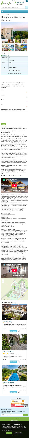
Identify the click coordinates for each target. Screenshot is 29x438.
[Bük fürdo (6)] (18, 45)
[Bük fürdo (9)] (24, 41)
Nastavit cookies (18, 432)
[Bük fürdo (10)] (18, 41)
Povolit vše (9, 432)
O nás (17, 0)
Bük (8, 55)
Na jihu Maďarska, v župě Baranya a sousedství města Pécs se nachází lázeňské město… (14, 325)
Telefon (2, 104)
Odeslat (3, 124)
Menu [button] (3, 11)
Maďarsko (4, 55)
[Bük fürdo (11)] (11, 41)
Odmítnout (14, 435)
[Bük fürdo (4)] (5, 50)
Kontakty (14, 0)
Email (2, 99)
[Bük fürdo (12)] (24, 50)
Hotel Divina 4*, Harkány (8, 351)
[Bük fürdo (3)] (11, 50)
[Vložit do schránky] (18, 331)
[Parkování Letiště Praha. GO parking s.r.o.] (18, 402)
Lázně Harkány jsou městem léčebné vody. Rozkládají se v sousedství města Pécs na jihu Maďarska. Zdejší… (13, 356)
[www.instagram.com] (25, 1)
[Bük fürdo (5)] (24, 45)
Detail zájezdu (13, 331)
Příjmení (3, 95)
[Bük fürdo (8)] (5, 45)
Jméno (2, 90)
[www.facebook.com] (27, 1)
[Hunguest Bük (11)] (14, 30)
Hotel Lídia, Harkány (7, 321)
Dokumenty (22, 0)
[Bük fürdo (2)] (18, 50)
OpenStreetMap (3, 299)
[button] (14, 287)
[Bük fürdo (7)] (11, 45)
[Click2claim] (19, 405)
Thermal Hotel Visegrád (8, 382)
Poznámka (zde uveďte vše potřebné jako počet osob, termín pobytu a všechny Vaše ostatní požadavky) (13, 110)
